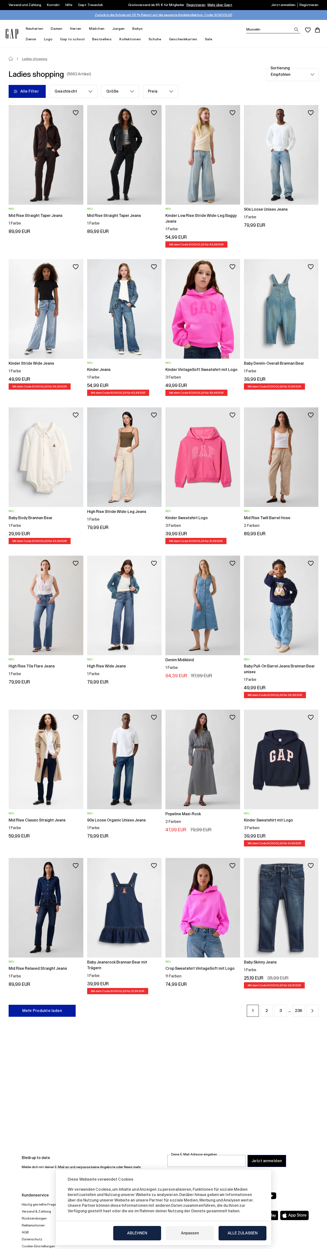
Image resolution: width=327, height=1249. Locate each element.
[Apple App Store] (294, 1215)
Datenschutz (32, 1239)
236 (298, 1010)
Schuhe (155, 39)
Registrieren (195, 5)
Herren (75, 28)
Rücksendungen (34, 1218)
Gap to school (72, 39)
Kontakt (53, 5)
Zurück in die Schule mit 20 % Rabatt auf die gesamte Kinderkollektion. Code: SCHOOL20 (163, 15)
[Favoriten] (308, 30)
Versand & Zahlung (36, 1211)
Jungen (118, 28)
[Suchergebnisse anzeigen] (296, 29)
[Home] (11, 59)
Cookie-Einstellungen (38, 1246)
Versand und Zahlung (25, 5)
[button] (312, 1011)
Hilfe (68, 5)
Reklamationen (33, 1225)
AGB (25, 1232)
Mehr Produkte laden (42, 1010)
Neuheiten (34, 28)
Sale (208, 39)
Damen (56, 28)
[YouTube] (271, 1195)
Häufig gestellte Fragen (40, 1204)
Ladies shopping (34, 59)
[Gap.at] (12, 34)
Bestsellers (102, 39)
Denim (31, 39)
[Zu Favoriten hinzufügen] (75, 113)
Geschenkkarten (183, 39)
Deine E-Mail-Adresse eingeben (194, 1154)
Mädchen (97, 28)
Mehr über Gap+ (220, 5)
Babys (137, 28)
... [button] (289, 1010)
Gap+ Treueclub (90, 5)
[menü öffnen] (45, 29)
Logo (48, 39)
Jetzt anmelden (283, 5)
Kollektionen (130, 39)
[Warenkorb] (317, 30)
